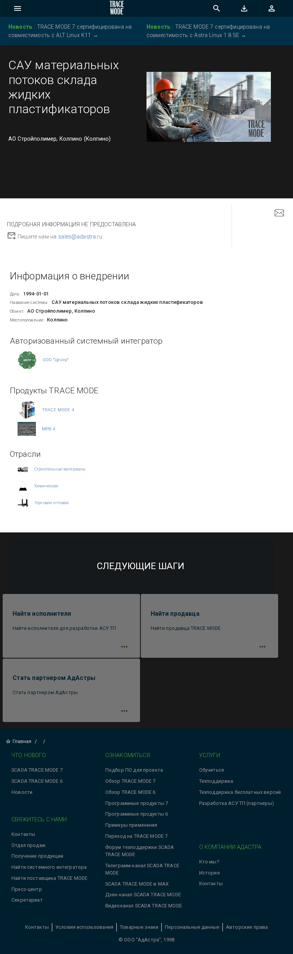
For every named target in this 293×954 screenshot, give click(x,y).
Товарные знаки (139, 927)
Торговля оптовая (51, 502)
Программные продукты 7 (136, 803)
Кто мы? (209, 862)
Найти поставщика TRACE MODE (49, 878)
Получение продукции (37, 856)
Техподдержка (216, 781)
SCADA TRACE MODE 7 (37, 770)
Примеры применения (131, 825)
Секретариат (27, 900)
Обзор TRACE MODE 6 (130, 792)
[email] (279, 214)
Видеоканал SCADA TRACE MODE (143, 906)
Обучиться (211, 770)
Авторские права (247, 927)
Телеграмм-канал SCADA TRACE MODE (142, 869)
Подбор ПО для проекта (134, 770)
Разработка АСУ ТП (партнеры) (236, 803)
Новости (21, 792)
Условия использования (84, 927)
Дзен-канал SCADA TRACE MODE (143, 894)
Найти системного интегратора (49, 867)
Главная (22, 741)
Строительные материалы (59, 469)
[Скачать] (244, 8)
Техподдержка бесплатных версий (240, 792)
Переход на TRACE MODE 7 (136, 836)
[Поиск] (216, 8)
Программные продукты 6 (136, 814)
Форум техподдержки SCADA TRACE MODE (139, 850)
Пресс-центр (26, 889)
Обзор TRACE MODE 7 (130, 781)
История (209, 873)
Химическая (46, 485)
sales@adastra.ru (80, 237)
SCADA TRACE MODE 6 (37, 781)
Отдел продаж (28, 845)
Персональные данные (192, 927)
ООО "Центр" (56, 359)
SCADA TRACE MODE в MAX (137, 884)
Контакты (23, 834)
